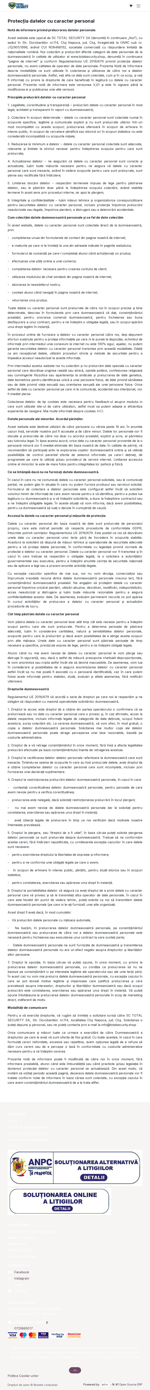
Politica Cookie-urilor (23, 1376)
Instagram (21, 1278)
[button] (75, 1370)
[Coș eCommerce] (131, 6)
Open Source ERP (130, 1384)
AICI (100, 411)
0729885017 (23, 1328)
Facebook (21, 1272)
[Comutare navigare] (138, 6)
